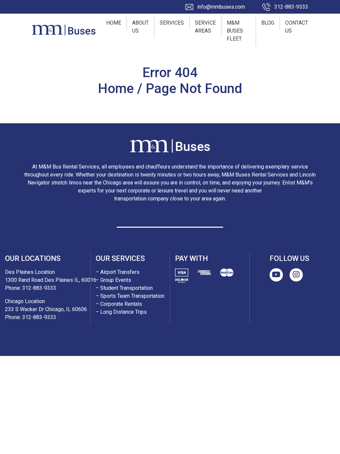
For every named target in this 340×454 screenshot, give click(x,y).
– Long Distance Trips (121, 312)
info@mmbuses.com (221, 7)
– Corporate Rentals (119, 304)
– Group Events (113, 280)
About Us (140, 27)
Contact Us (296, 27)
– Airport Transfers (117, 272)
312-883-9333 (291, 7)
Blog (267, 23)
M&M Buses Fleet (235, 31)
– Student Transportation (124, 288)
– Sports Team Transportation (130, 296)
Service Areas (205, 27)
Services (172, 23)
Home (113, 23)
